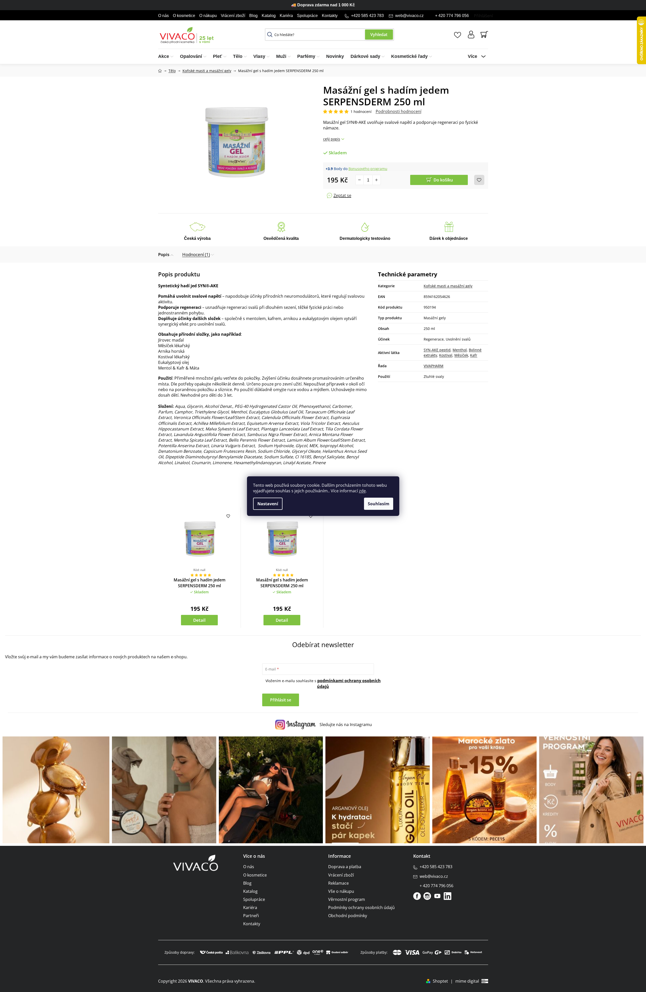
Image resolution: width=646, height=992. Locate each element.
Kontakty (330, 15)
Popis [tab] (163, 254)
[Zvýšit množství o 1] (376, 180)
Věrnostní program (346, 899)
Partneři (251, 915)
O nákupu (208, 15)
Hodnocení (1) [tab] (196, 254)
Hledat (379, 34)
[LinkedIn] (447, 896)
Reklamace (338, 883)
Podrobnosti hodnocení (398, 111)
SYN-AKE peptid (437, 349)
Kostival (445, 355)
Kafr (473, 355)
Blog (253, 15)
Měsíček (461, 355)
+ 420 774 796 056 (452, 15)
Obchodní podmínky (347, 915)
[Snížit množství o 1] (360, 180)
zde (362, 491)
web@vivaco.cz (409, 15)
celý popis (331, 139)
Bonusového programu (368, 168)
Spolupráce (307, 15)
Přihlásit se (280, 700)
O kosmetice (184, 15)
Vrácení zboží (233, 15)
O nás (163, 15)
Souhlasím (378, 504)
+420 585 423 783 (367, 15)
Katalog (269, 15)
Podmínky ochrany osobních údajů (361, 907)
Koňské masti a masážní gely (448, 285)
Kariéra (286, 15)
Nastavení (267, 504)
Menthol (460, 349)
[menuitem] (167, 56)
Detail (199, 620)
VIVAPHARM (433, 365)
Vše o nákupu (341, 891)
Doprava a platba (344, 866)
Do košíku (443, 180)
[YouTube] (437, 896)
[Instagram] (427, 896)
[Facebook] (417, 896)
